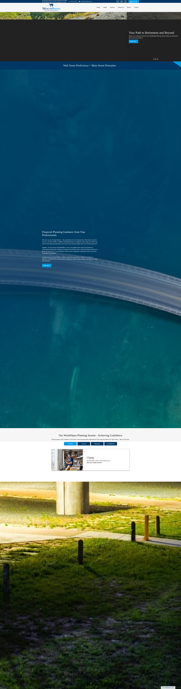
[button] (98, 7)
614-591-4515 (74, 1)
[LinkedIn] (121, 1)
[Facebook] (125, 1)
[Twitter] (117, 1)
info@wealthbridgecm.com (86, 1)
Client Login (134, 1)
